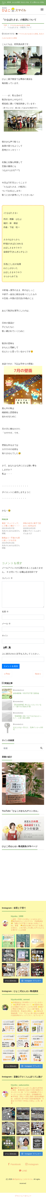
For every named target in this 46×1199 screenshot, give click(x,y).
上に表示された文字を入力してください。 (21, 654)
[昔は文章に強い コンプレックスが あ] (8, 1026)
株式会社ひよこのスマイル (23, 1179)
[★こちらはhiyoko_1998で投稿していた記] (37, 1055)
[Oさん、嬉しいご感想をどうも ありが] (23, 940)
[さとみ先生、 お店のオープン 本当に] (8, 1040)
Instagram (33, 1164)
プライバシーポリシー (23, 1196)
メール (6, 624)
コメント (7, 578)
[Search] (41, 748)
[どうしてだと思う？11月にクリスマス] (37, 969)
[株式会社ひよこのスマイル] (14, 9)
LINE (24, 1170)
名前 (5, 611)
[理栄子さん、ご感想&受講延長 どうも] (23, 1040)
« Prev (7, 674)
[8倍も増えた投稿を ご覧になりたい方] (37, 1026)
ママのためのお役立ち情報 (28, 34)
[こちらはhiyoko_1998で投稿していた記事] (23, 1055)
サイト (5, 636)
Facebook (15, 1164)
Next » (38, 674)
